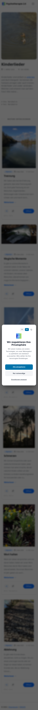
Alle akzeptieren (19, 367)
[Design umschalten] (31, 329)
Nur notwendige (19, 373)
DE (27, 329)
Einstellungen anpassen (19, 379)
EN (22, 329)
